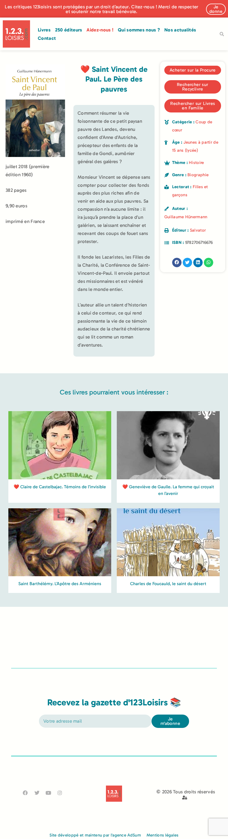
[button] (221, 34)
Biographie (198, 174)
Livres (44, 30)
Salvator (198, 230)
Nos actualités (180, 30)
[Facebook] (25, 792)
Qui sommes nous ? (139, 30)
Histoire (196, 162)
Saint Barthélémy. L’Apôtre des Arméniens (59, 583)
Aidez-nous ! (99, 30)
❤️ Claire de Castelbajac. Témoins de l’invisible (60, 486)
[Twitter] (36, 792)
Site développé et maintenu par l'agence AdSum (95, 835)
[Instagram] (59, 792)
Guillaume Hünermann (185, 216)
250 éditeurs (68, 30)
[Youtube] (48, 792)
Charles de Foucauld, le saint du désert (168, 583)
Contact (47, 38)
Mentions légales (163, 835)
